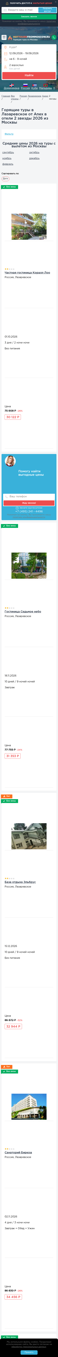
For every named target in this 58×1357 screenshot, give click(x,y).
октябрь (34, 152)
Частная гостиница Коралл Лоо (27, 273)
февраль (7, 164)
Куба (34, 88)
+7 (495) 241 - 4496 (29, 511)
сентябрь (8, 152)
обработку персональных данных (28, 1347)
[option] (11, 87)
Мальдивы (45, 88)
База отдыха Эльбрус (20, 882)
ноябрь (6, 158)
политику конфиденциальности (29, 517)
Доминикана (11, 88)
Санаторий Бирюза (18, 1152)
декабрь (34, 158)
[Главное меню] (4, 37)
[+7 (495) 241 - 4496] (54, 37)
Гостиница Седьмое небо (23, 611)
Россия (25, 88)
